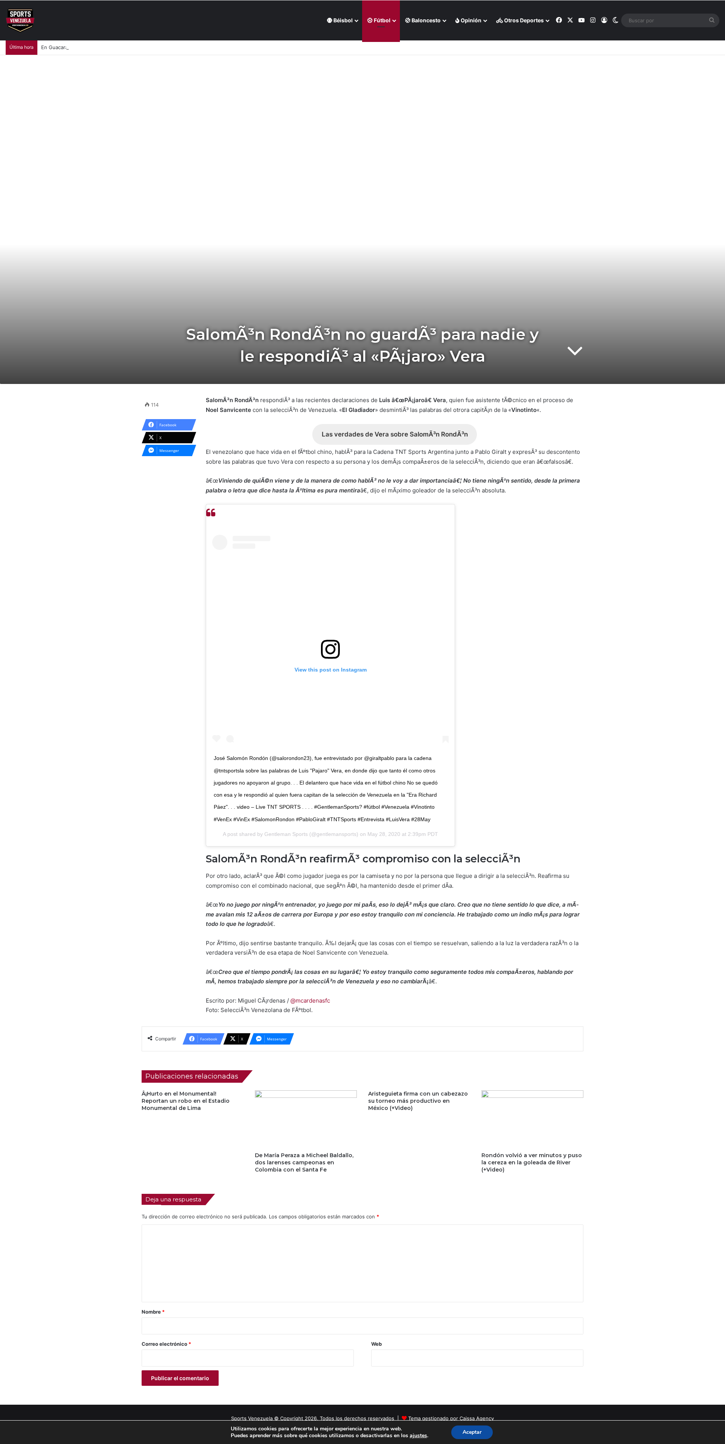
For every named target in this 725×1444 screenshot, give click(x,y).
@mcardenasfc (310, 1000)
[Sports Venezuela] (20, 20)
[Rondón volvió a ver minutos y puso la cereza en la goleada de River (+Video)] (532, 1119)
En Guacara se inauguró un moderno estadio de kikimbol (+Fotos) (118, 47)
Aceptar (472, 1432)
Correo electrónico (166, 1344)
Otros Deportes (523, 20)
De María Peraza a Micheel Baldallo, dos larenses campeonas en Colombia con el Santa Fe (304, 1162)
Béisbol (342, 20)
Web (376, 1344)
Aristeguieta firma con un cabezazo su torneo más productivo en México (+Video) (418, 1100)
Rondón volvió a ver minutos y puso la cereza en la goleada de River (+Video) (531, 1162)
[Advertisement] (362, 112)
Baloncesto (425, 20)
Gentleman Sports (286, 834)
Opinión (470, 20)
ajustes (418, 1435)
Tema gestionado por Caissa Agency (451, 1418)
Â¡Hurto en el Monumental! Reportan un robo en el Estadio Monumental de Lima (186, 1100)
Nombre (153, 1312)
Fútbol (381, 20)
